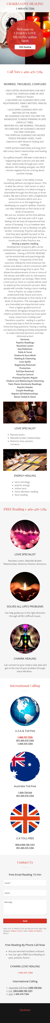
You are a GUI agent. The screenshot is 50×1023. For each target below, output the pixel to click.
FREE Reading (25, 47)
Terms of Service (35, 931)
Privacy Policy (17, 931)
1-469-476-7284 (25, 8)
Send (25, 921)
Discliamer (25, 1009)
